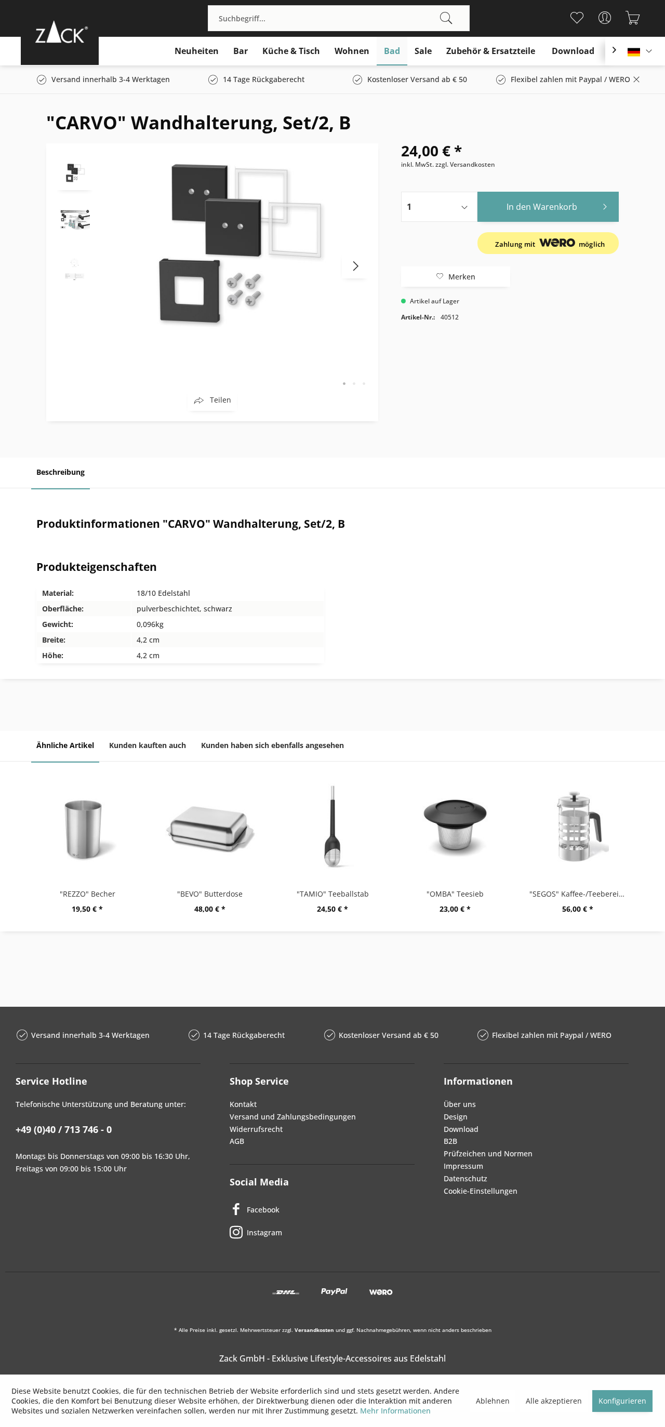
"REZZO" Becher (87, 894)
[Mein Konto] (604, 17)
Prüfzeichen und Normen (488, 1153)
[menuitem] (339, 18)
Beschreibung (60, 472)
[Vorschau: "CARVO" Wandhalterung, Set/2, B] (75, 172)
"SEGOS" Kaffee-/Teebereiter (579, 894)
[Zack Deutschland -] (59, 31)
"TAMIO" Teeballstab (333, 894)
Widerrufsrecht (256, 1129)
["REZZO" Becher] (87, 826)
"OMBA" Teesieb (455, 894)
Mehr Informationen (395, 1411)
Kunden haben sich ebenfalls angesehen (272, 745)
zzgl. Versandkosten (465, 164)
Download (461, 1129)
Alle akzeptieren (554, 1401)
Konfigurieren (622, 1401)
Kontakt (243, 1104)
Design (456, 1117)
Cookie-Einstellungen (480, 1191)
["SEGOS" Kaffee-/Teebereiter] (577, 826)
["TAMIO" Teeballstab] (332, 826)
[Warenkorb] (632, 17)
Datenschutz (465, 1178)
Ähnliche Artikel (65, 745)
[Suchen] (446, 18)
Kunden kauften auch (147, 745)
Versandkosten (314, 1329)
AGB (237, 1141)
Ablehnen (493, 1401)
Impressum (463, 1166)
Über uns (460, 1104)
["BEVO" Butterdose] (209, 826)
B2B (450, 1141)
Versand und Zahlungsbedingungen (293, 1117)
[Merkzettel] (576, 17)
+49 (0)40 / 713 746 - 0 (64, 1129)
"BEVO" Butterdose (210, 894)
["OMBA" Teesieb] (455, 826)
